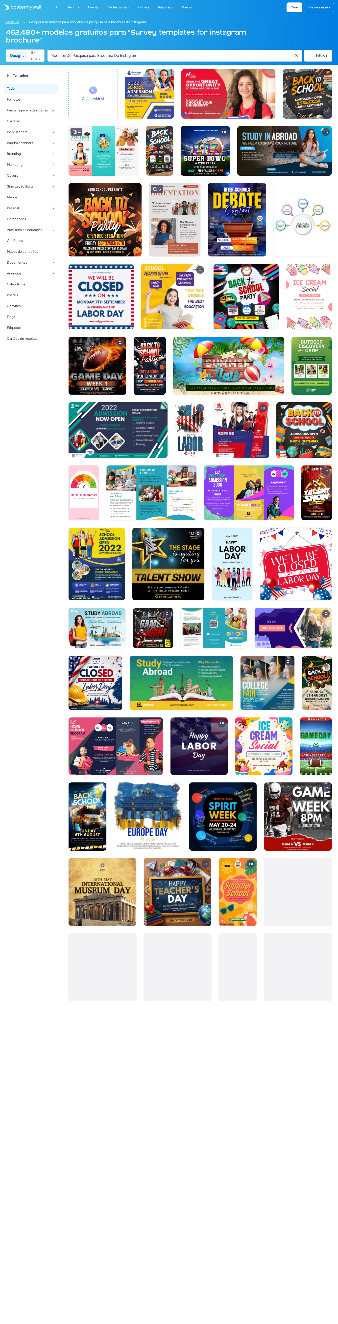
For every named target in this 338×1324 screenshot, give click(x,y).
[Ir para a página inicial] (20, 7)
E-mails (35, 56)
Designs (17, 55)
